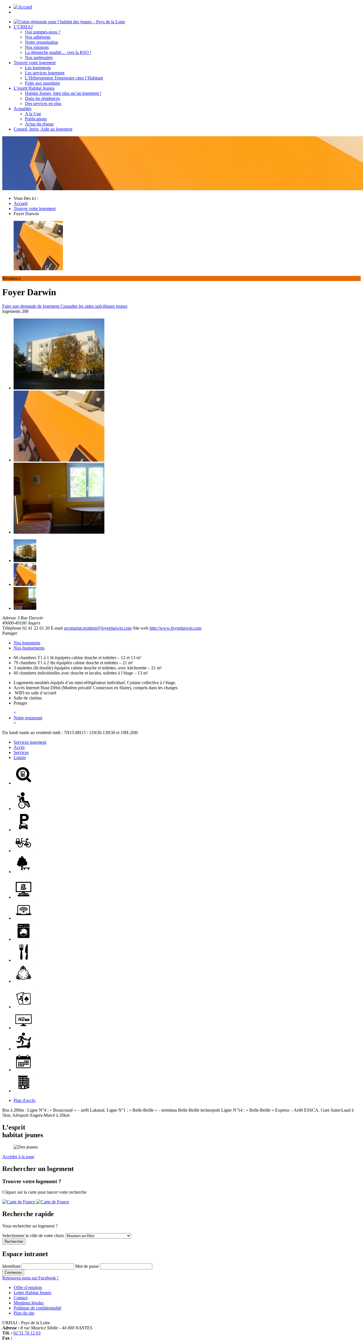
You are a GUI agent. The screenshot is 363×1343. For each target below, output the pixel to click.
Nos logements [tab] (27, 642)
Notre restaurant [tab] (28, 717)
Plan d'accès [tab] (24, 1100)
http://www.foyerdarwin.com (175, 628)
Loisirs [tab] (20, 757)
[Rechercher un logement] (35, 1201)
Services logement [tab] (30, 742)
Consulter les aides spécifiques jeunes (93, 306)
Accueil (21, 203)
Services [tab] (21, 752)
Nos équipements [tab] (29, 648)
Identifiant (11, 1266)
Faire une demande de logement (31, 306)
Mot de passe (87, 1266)
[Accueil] (69, 21)
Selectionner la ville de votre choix (33, 1235)
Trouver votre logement (35, 208)
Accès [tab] (19, 747)
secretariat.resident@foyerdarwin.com (98, 628)
